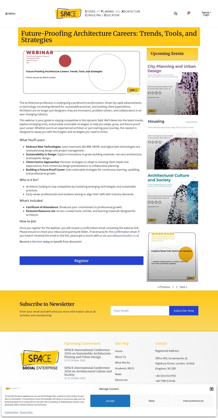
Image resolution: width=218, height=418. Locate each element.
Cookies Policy (11, 412)
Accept (110, 400)
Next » (183, 287)
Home (118, 351)
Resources (121, 380)
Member (37, 241)
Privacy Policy (26, 412)
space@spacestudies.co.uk (123, 235)
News (118, 374)
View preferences (193, 400)
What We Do (122, 362)
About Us (120, 357)
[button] (211, 389)
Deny (152, 400)
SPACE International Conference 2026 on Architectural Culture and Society (88, 371)
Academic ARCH (124, 368)
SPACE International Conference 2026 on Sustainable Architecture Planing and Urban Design (87, 353)
